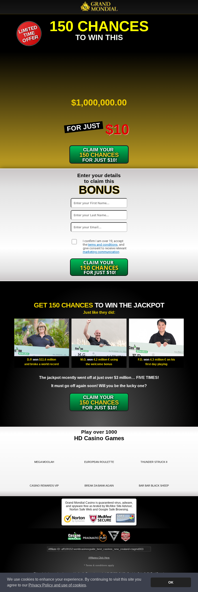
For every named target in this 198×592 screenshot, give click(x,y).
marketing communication (101, 252)
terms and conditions (103, 244)
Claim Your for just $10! (99, 267)
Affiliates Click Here (99, 557)
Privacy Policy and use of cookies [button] (57, 585)
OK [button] (170, 582)
